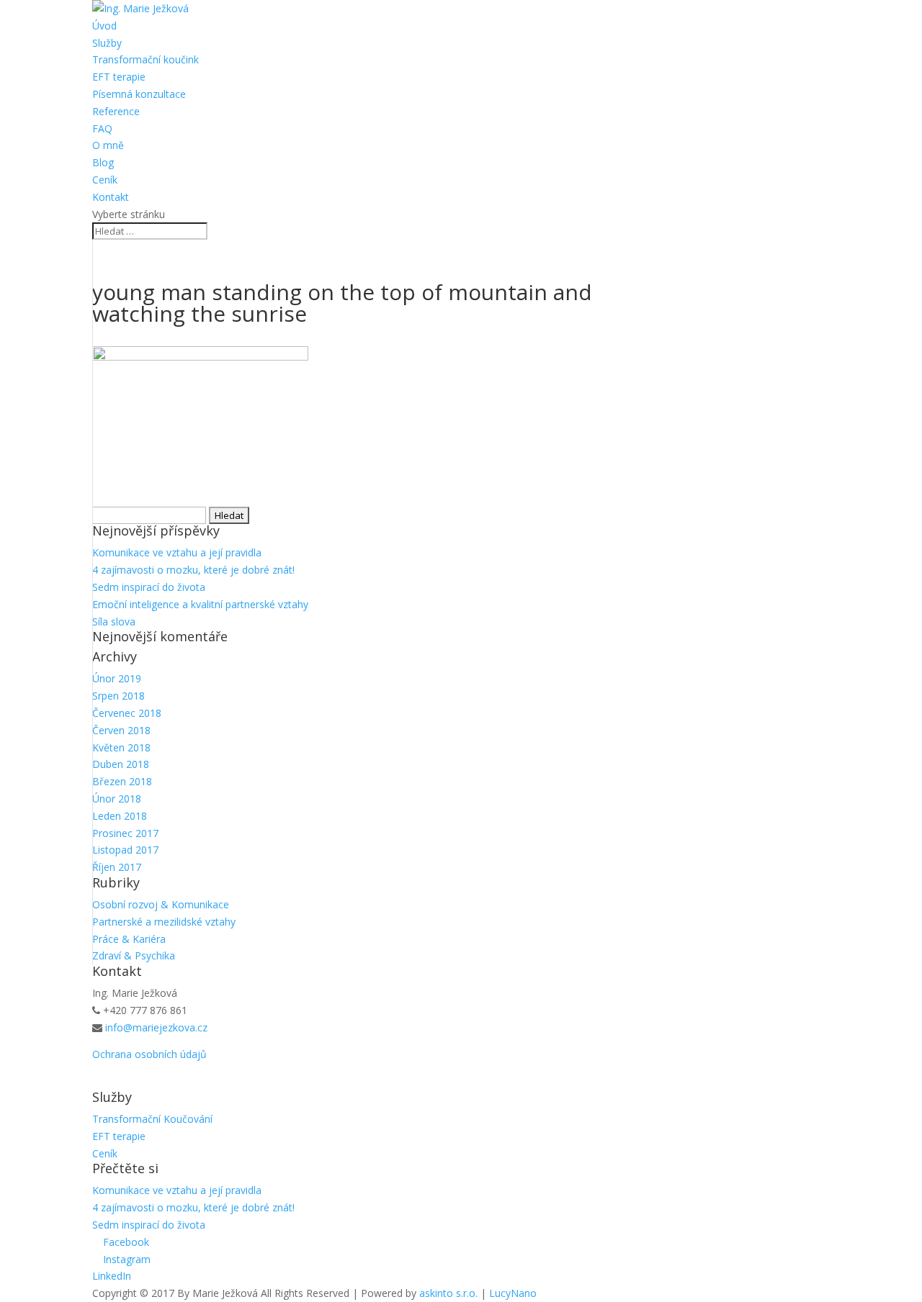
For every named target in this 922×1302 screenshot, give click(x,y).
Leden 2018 (119, 816)
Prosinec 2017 (125, 833)
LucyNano (513, 1293)
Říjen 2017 (116, 867)
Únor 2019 (116, 678)
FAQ (102, 128)
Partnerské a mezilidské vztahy (164, 921)
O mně (108, 145)
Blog (103, 162)
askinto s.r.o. (448, 1293)
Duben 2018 (120, 764)
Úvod (104, 25)
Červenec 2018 (126, 713)
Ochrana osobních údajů (149, 1054)
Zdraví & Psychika (133, 955)
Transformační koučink (145, 59)
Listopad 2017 (125, 849)
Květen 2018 (121, 747)
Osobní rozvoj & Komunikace (160, 904)
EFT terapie (119, 76)
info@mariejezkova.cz (156, 1027)
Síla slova (113, 621)
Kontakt (110, 197)
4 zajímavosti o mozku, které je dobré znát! (193, 570)
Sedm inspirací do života (148, 587)
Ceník (104, 179)
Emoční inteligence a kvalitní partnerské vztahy (200, 604)
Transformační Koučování (152, 1119)
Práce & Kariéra (129, 939)
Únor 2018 (116, 798)
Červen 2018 (121, 730)
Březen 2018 (122, 781)
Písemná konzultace (139, 94)
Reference (116, 111)
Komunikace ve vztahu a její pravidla (176, 552)
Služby (107, 43)
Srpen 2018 (118, 695)
